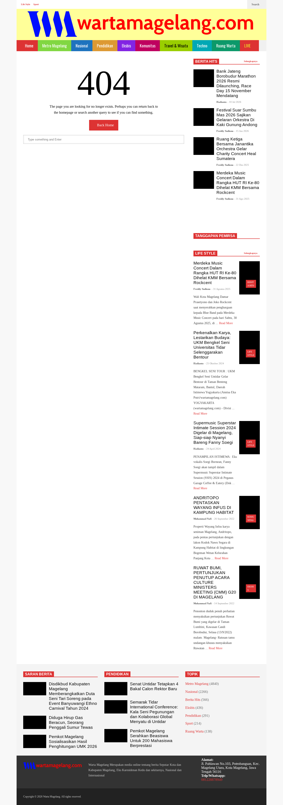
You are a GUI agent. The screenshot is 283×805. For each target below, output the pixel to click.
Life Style (25, 4)
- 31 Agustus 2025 (221, 289)
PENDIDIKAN (117, 674)
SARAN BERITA (38, 674)
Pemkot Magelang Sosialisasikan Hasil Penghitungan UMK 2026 (73, 741)
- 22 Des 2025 (241, 165)
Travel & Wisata (176, 46)
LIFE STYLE (205, 253)
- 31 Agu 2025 (241, 198)
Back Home (105, 125)
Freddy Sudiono (224, 131)
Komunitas (147, 46)
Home (28, 46)
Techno (202, 46)
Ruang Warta (225, 46)
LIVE (247, 46)
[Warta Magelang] (141, 30)
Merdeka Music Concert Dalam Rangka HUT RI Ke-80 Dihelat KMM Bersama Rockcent (237, 183)
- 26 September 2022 (223, 518)
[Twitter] (241, 4)
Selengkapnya (251, 61)
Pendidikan (105, 46)
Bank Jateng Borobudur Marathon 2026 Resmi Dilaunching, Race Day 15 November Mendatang (236, 83)
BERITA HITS (206, 61)
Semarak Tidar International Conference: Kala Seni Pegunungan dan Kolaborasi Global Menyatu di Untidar (154, 712)
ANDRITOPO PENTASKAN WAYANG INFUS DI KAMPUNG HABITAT (213, 505)
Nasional (82, 46)
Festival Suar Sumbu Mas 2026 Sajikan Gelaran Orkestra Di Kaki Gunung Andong (236, 117)
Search (256, 4)
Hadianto (221, 102)
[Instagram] (234, 4)
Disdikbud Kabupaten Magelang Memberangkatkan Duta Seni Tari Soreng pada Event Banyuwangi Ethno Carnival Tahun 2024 (73, 696)
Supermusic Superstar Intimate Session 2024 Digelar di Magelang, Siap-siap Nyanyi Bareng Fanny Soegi (214, 433)
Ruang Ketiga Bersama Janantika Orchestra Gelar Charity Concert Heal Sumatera (236, 149)
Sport (36, 4)
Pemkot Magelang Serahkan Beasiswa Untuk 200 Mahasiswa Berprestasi (151, 738)
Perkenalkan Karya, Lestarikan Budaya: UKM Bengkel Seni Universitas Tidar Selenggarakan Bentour (212, 344)
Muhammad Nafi (202, 518)
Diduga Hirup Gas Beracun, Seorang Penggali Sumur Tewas (71, 722)
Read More (226, 323)
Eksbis (126, 46)
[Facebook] (227, 4)
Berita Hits (192, 700)
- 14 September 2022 (223, 603)
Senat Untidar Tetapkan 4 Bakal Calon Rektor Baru (154, 686)
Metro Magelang (54, 46)
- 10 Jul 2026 (234, 102)
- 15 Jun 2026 (241, 131)
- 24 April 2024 (213, 448)
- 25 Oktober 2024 (214, 363)
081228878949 (211, 780)
